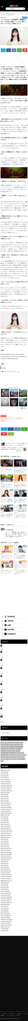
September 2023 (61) (6, 835)
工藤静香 (3, 757)
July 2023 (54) (4, 839)
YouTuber (16, 744)
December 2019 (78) (6, 919)
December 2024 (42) (6, 807)
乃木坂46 (12, 755)
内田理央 (17, 755)
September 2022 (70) (6, 858)
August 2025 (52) (5, 792)
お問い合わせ (17, 1015)
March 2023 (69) (5, 846)
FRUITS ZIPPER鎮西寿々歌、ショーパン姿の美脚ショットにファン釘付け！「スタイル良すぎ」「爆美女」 (15, 678)
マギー (18, 752)
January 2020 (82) (5, 917)
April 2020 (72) (5, 912)
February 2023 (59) (6, 848)
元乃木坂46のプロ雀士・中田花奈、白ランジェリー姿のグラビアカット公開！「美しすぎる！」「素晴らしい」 (15, 718)
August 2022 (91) (5, 859)
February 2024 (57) (6, 826)
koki (14, 742)
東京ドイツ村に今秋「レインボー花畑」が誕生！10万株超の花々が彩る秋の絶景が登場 (15, 661)
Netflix (17, 742)
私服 (2, 759)
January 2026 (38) (5, 783)
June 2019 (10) (4, 930)
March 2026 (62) (5, 779)
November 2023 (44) (6, 831)
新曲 (7, 757)
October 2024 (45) (6, 811)
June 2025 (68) (4, 796)
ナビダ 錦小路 (9, 530)
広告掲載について (20, 1013)
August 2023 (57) (5, 837)
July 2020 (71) (4, 906)
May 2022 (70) (4, 865)
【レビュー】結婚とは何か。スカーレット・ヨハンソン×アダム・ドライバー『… (7, 471)
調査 (15, 759)
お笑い (21, 744)
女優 (21, 755)
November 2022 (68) (6, 854)
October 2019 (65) (6, 923)
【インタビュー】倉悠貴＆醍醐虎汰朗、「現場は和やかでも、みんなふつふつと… (7, 516)
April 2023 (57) (5, 844)
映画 (10, 757)
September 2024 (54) (6, 813)
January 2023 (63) (5, 850)
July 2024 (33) (4, 817)
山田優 (24, 755)
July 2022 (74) (4, 861)
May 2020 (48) (4, 910)
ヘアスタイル (12, 752)
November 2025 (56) (6, 787)
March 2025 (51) (5, 802)
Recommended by (17, 407)
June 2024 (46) (4, 818)
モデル (22, 752)
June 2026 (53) (4, 774)
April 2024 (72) (5, 822)
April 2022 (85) (5, 867)
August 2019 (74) (5, 927)
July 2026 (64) (4, 772)
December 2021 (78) (6, 874)
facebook (11, 616)
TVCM (7, 744)
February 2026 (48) (6, 781)
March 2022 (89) (5, 869)
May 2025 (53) (4, 798)
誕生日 (11, 759)
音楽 (2, 761)
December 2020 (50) (6, 897)
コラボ (13, 750)
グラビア (9, 750)
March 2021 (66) (5, 891)
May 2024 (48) (4, 820)
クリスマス (3, 750)
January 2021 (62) (5, 895)
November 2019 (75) (6, 921)
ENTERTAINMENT (7, 649)
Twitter (10, 621)
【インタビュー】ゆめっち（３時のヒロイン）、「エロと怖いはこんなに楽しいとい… (7, 557)
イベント (12, 746)
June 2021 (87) (4, 886)
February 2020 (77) (6, 915)
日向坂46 (20, 418)
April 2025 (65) (5, 800)
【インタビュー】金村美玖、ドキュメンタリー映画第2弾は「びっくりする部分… (7, 501)
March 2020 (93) (5, 913)
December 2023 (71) (6, 830)
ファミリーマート (4, 752)
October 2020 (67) (6, 900)
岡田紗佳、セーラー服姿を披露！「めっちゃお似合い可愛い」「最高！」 (15, 646)
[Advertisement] (14, 61)
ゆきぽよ (3, 746)
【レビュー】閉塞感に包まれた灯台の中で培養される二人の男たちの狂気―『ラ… (20, 501)
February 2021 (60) (6, 893)
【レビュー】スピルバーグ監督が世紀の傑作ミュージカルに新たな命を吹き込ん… (20, 471)
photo (21, 742)
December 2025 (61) (6, 785)
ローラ (7, 755)
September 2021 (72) (6, 880)
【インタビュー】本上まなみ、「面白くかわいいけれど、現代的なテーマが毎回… (20, 516)
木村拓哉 (14, 757)
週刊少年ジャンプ (21, 759)
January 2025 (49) (5, 805)
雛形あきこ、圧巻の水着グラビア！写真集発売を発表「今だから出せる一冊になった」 (15, 653)
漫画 (23, 757)
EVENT (5, 665)
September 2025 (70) (6, 790)
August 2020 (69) (5, 904)
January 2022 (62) (5, 872)
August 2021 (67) (5, 882)
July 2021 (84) (4, 884)
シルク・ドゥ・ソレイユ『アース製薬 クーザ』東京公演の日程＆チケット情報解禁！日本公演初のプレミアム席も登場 (15, 702)
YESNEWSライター (12, 1013)
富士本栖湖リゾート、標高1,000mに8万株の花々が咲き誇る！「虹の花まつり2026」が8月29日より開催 (15, 686)
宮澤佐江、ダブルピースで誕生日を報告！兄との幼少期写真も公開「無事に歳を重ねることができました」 (15, 710)
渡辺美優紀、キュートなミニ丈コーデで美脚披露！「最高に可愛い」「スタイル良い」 (15, 694)
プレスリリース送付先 (10, 1015)
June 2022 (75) (4, 863)
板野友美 (19, 757)
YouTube (10, 629)
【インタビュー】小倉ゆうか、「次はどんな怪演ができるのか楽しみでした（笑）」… (20, 572)
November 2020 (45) (6, 899)
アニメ (7, 746)
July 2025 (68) (4, 794)
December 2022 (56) (6, 852)
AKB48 (2, 742)
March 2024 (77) (5, 824)
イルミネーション (19, 746)
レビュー (3, 755)
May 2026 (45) (4, 776)
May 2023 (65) (4, 843)
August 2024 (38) (5, 815)
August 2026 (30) (5, 770)
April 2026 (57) (5, 777)
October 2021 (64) (6, 878)
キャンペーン (18, 748)
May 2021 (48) (4, 887)
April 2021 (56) (5, 889)
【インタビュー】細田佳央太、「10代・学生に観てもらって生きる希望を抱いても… (20, 557)
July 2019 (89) (4, 928)
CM (6, 742)
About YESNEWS (4, 1013)
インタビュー (13, 418)
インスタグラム (4, 748)
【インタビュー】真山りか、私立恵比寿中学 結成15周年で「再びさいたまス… (20, 486)
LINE (9, 625)
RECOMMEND (5, 418)
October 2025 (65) (6, 789)
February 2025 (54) (6, 803)
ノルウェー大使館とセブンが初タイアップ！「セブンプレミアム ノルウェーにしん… (7, 572)
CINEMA (4, 416)
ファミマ (18, 750)
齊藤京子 (4, 420)
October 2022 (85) (6, 856)
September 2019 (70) (6, 925)
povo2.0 (2, 744)
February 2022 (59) (6, 871)
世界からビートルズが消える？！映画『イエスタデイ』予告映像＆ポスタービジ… (7, 486)
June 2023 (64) (4, 841)
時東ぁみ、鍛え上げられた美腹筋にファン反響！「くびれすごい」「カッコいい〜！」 (15, 669)
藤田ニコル (6, 759)
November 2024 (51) (6, 809)
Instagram (11, 634)
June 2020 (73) (4, 908)
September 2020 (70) (6, 902)
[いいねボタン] (3, 364)
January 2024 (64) (5, 828)
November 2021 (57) (6, 876)
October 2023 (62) (6, 833)
